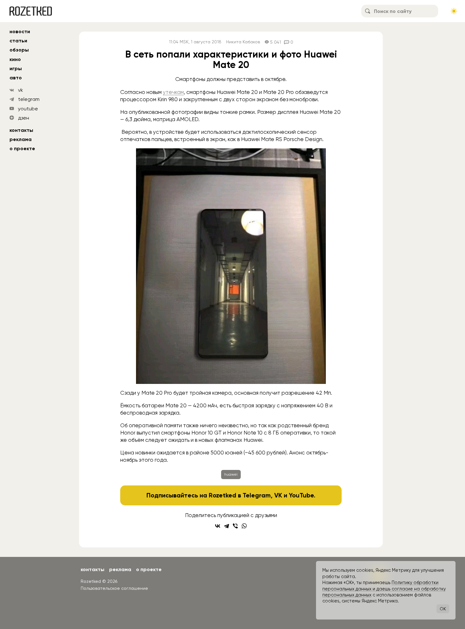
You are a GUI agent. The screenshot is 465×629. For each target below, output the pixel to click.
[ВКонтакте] (217, 526)
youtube (28, 109)
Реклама (20, 139)
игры (15, 68)
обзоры (19, 50)
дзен (23, 118)
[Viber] (235, 526)
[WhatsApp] (244, 526)
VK (278, 495)
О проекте (22, 148)
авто (15, 78)
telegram (29, 99)
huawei (231, 474)
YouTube (301, 495)
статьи (18, 41)
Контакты (21, 130)
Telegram (257, 495)
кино (15, 59)
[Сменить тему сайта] (454, 11)
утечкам (173, 92)
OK (443, 608)
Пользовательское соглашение (114, 588)
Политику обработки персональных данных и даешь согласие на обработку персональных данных (384, 588)
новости (19, 31)
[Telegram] (226, 526)
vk (20, 90)
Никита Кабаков (243, 42)
